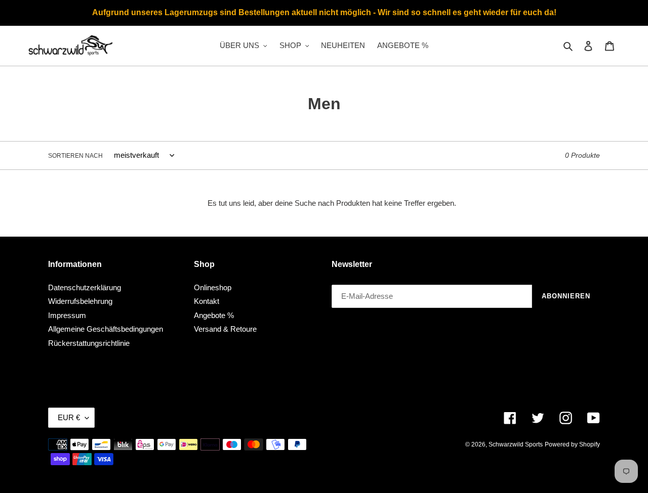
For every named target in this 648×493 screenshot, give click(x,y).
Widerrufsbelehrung (80, 301)
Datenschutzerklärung (84, 287)
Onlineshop (212, 287)
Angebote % (214, 315)
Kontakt (206, 301)
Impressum (67, 315)
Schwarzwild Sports (516, 444)
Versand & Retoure (225, 329)
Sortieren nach (75, 155)
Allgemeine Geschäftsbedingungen (105, 329)
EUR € (69, 417)
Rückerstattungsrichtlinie (89, 343)
